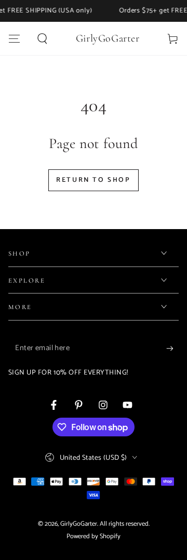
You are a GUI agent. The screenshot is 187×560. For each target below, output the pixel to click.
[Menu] (14, 38)
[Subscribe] (172, 349)
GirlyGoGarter (78, 523)
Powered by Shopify (93, 536)
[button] (43, 38)
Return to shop (93, 180)
